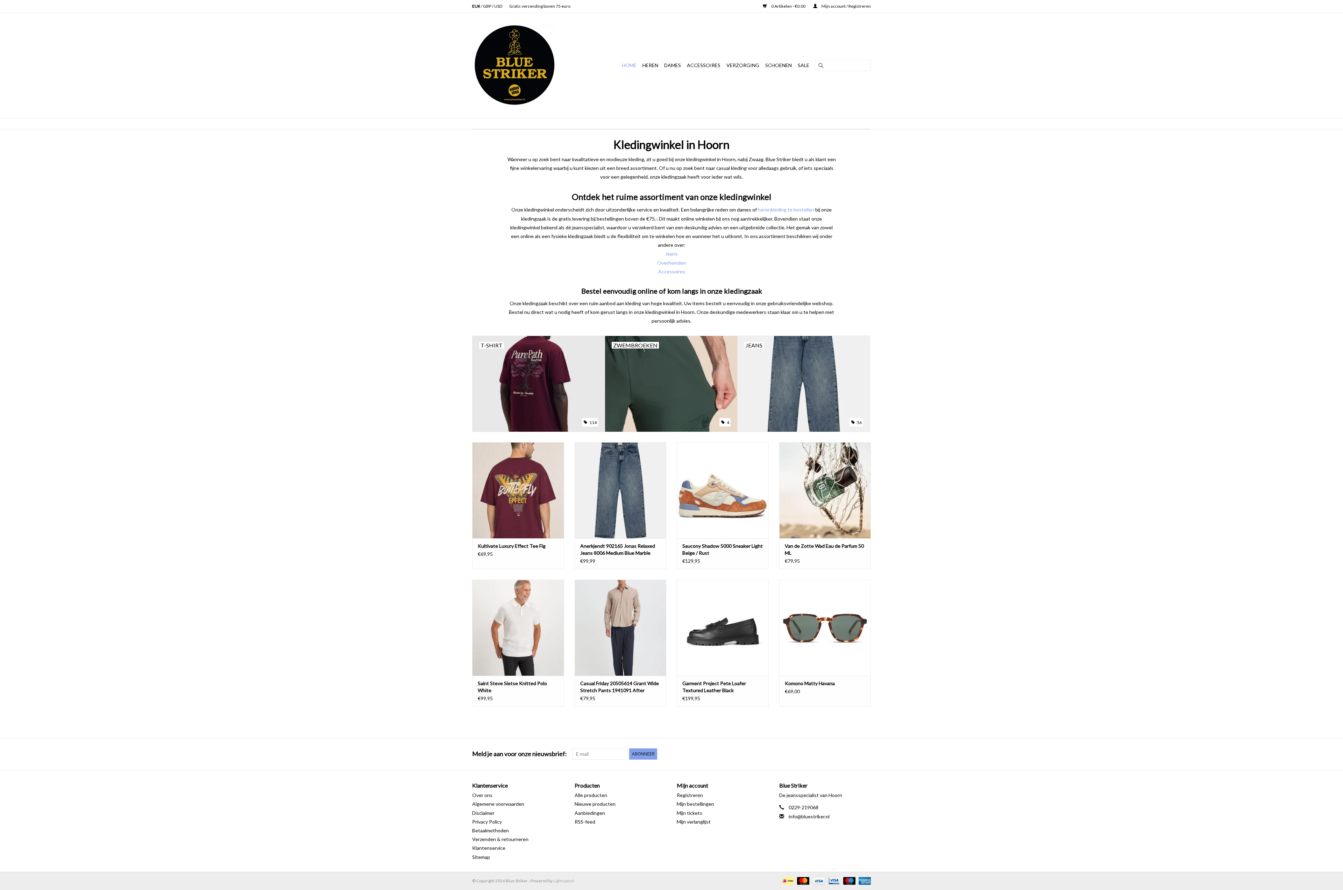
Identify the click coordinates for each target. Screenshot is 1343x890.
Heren (650, 65)
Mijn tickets (689, 813)
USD (498, 6)
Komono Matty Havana (810, 683)
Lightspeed (563, 880)
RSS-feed (585, 822)
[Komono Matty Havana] (825, 628)
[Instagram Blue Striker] (865, 754)
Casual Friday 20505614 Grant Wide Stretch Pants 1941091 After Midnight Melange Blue (619, 687)
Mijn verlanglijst (694, 822)
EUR (476, 6)
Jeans (671, 254)
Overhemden (671, 263)
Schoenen (778, 65)
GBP (487, 6)
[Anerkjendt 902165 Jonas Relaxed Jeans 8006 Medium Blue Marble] (621, 490)
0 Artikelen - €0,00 (788, 6)
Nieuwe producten (595, 804)
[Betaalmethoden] (787, 880)
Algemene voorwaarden (498, 804)
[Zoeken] (818, 66)
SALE (803, 65)
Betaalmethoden (490, 830)
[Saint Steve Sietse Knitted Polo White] (518, 628)
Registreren (690, 795)
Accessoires (703, 65)
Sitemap (481, 857)
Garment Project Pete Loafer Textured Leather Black (714, 686)
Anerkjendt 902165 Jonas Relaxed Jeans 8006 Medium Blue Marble (617, 549)
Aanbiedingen (590, 813)
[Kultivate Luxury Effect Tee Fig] (518, 490)
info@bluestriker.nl (809, 816)
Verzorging (742, 65)
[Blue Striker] (523, 65)
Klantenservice (488, 848)
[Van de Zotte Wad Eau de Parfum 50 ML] (825, 490)
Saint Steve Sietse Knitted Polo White (512, 686)
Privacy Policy (487, 822)
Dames (672, 65)
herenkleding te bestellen (786, 210)
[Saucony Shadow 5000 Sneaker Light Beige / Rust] (723, 490)
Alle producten (591, 795)
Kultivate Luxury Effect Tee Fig (512, 546)
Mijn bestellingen (695, 804)
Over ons (482, 795)
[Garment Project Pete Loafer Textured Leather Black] (723, 628)
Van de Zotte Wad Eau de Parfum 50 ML (824, 549)
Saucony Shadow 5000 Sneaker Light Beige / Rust (722, 549)
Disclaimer (483, 813)
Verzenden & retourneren (500, 839)
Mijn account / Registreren (846, 6)
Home (629, 65)
